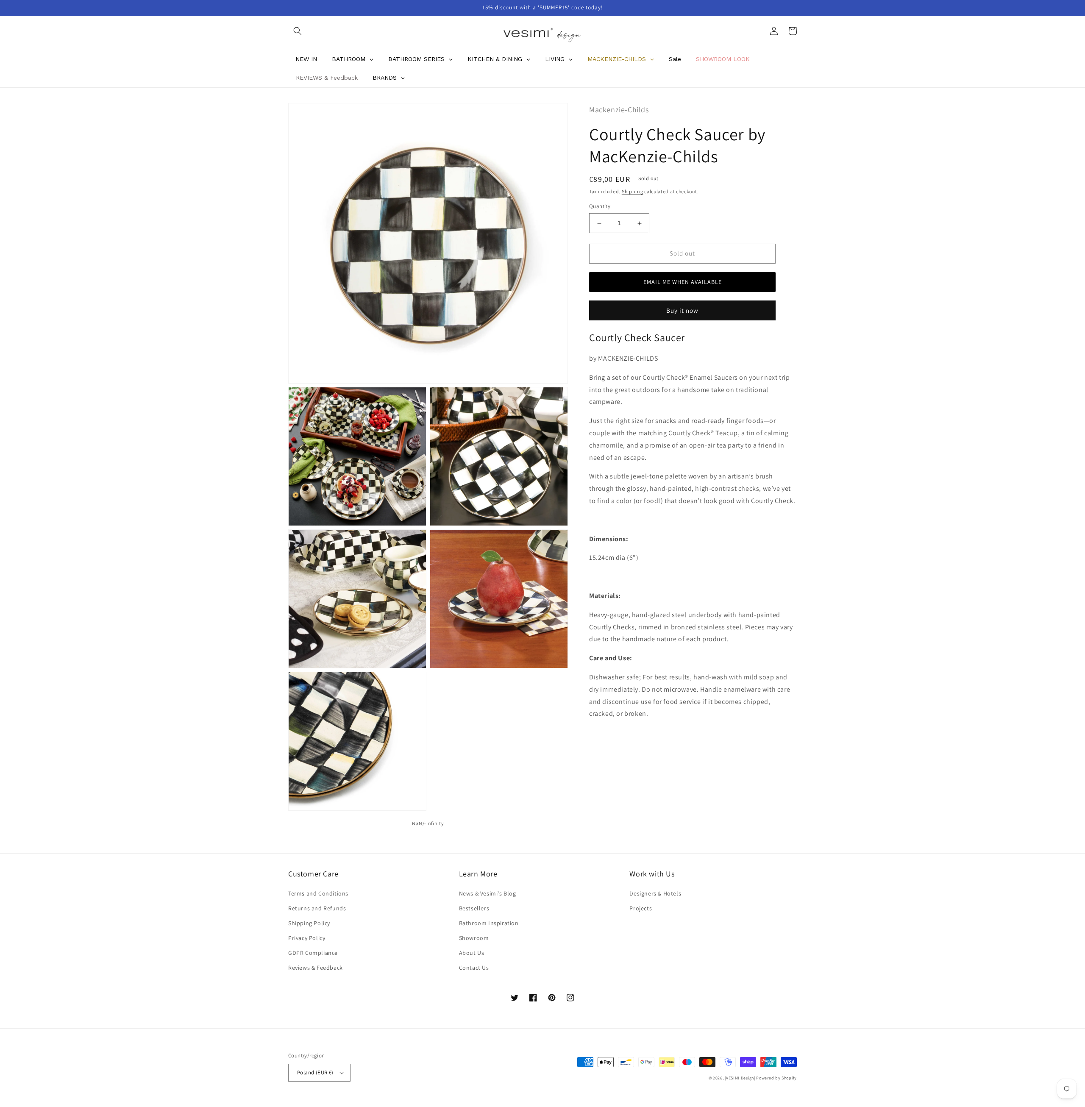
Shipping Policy (309, 923)
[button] (297, 31)
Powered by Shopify (776, 1078)
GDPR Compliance (313, 953)
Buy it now (682, 310)
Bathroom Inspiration (489, 923)
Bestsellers (474, 908)
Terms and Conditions (318, 893)
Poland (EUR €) (315, 1072)
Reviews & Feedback (315, 967)
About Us (471, 953)
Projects (640, 908)
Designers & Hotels (655, 893)
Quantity (599, 206)
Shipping (632, 191)
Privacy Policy (306, 938)
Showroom (474, 938)
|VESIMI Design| (740, 1078)
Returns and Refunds (317, 908)
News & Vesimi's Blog (487, 893)
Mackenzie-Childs (619, 109)
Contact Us (474, 967)
